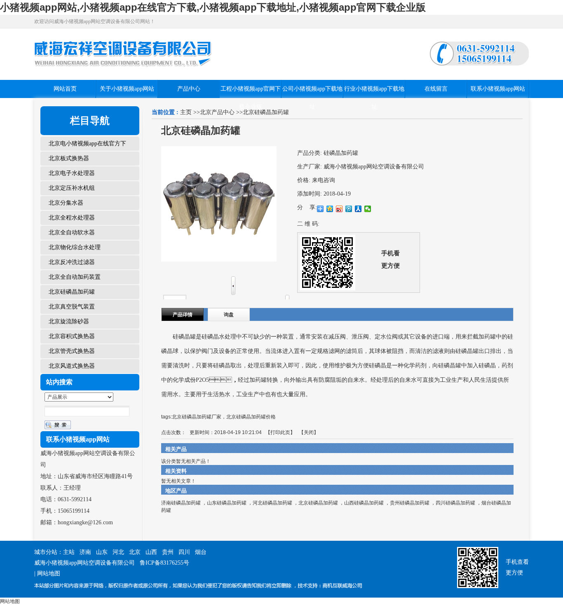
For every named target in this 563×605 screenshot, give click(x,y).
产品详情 (182, 315)
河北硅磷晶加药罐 (272, 503)
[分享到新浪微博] (339, 209)
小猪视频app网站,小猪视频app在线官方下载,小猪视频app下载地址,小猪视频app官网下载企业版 (213, 7)
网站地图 (48, 573)
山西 (151, 552)
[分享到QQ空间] (329, 209)
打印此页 (280, 432)
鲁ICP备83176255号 (164, 563)
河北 (118, 552)
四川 (184, 552)
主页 (186, 112)
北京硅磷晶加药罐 (318, 503)
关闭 (309, 432)
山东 (102, 552)
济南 (85, 552)
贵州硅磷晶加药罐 (409, 503)
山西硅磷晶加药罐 (364, 503)
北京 (135, 552)
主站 (69, 552)
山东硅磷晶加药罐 (226, 503)
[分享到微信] (367, 209)
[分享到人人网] (358, 209)
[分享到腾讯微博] (348, 209)
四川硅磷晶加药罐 (455, 503)
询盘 (229, 315)
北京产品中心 (217, 112)
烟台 (200, 552)
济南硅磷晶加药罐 (181, 503)
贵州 (168, 552)
